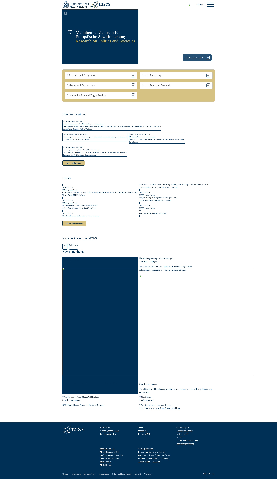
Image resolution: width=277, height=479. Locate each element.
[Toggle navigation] (210, 5)
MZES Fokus (106, 465)
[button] (101, 75)
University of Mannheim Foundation (154, 455)
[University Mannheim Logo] (76, 5)
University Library (184, 431)
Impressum (76, 474)
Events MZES (144, 434)
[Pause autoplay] (66, 13)
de (201, 4)
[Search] (189, 5)
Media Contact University (111, 455)
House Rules (104, 474)
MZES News (105, 461)
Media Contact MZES (109, 452)
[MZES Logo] (100, 4)
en (197, 4)
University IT (182, 434)
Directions (142, 431)
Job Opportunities (108, 434)
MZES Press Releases (109, 458)
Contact (65, 474)
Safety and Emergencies (121, 474)
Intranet (138, 474)
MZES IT (180, 437)
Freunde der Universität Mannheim (153, 458)
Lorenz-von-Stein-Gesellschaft (151, 452)
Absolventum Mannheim (149, 461)
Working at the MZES (109, 431)
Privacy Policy (89, 474)
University (148, 474)
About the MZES (194, 57)
